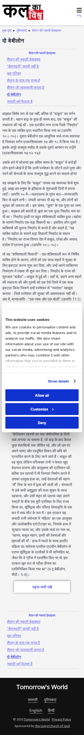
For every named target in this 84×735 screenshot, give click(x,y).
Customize (39, 409)
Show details (58, 381)
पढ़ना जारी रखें (42, 587)
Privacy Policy (61, 719)
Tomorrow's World (42, 687)
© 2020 (18, 719)
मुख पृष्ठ (6, 30)
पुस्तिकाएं (22, 30)
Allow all (42, 395)
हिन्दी (51, 710)
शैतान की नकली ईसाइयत (46, 30)
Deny (42, 423)
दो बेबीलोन (14, 94)
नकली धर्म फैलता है (19, 101)
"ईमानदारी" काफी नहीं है (23, 66)
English (35, 710)
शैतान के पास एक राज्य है (23, 80)
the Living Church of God (52, 726)
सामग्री (33, 699)
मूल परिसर (14, 73)
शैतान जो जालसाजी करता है (25, 87)
